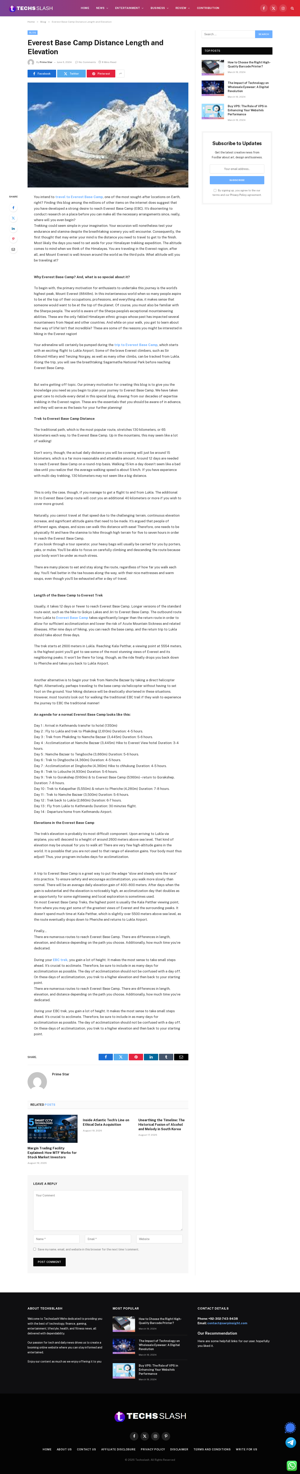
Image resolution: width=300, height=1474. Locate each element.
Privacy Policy (238, 194)
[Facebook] (13, 208)
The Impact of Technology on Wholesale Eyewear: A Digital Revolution (248, 87)
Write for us (246, 1449)
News (100, 8)
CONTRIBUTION (208, 8)
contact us (86, 1449)
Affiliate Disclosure (118, 1449)
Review (181, 8)
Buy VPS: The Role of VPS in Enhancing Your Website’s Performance (247, 110)
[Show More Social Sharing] (120, 73)
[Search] (292, 8)
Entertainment (127, 8)
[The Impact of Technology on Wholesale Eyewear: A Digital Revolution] (213, 88)
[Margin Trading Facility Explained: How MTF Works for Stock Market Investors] (53, 1129)
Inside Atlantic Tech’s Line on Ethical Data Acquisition (106, 1122)
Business (158, 8)
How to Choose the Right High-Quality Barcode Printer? (249, 64)
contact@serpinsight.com (227, 1323)
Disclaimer (179, 1449)
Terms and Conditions (212, 1449)
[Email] (13, 249)
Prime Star (46, 62)
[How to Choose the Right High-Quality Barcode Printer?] (213, 67)
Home (85, 8)
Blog (32, 32)
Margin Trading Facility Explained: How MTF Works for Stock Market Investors (52, 1152)
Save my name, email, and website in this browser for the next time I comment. (88, 1249)
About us (64, 1449)
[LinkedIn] (13, 228)
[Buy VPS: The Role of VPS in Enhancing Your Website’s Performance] (213, 111)
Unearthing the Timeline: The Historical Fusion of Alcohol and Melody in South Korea (161, 1124)
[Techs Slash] (31, 8)
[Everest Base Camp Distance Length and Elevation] (108, 135)
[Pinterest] (13, 239)
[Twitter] (13, 218)
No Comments (87, 62)
